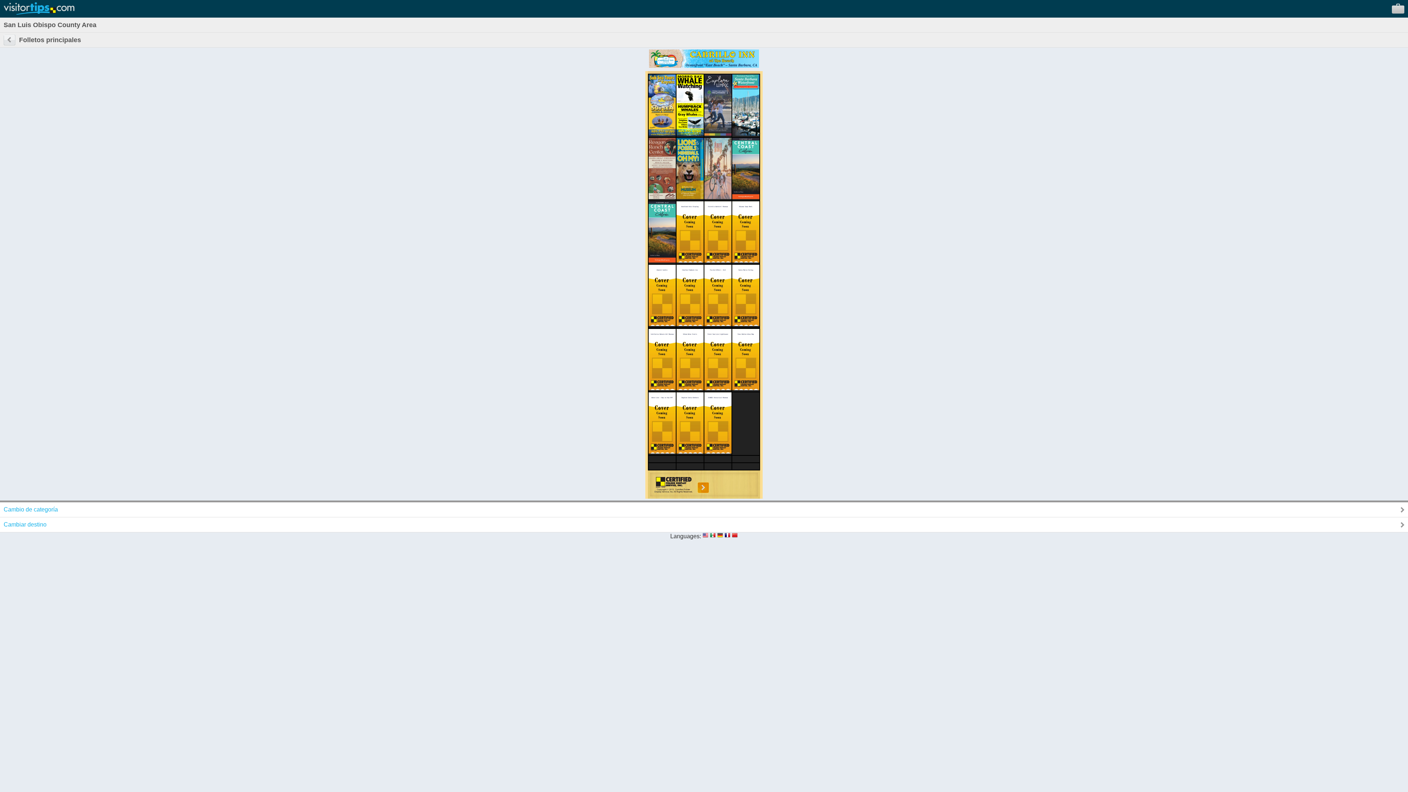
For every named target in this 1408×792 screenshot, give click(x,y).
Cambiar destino (25, 524)
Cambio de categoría (31, 509)
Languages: (685, 536)
